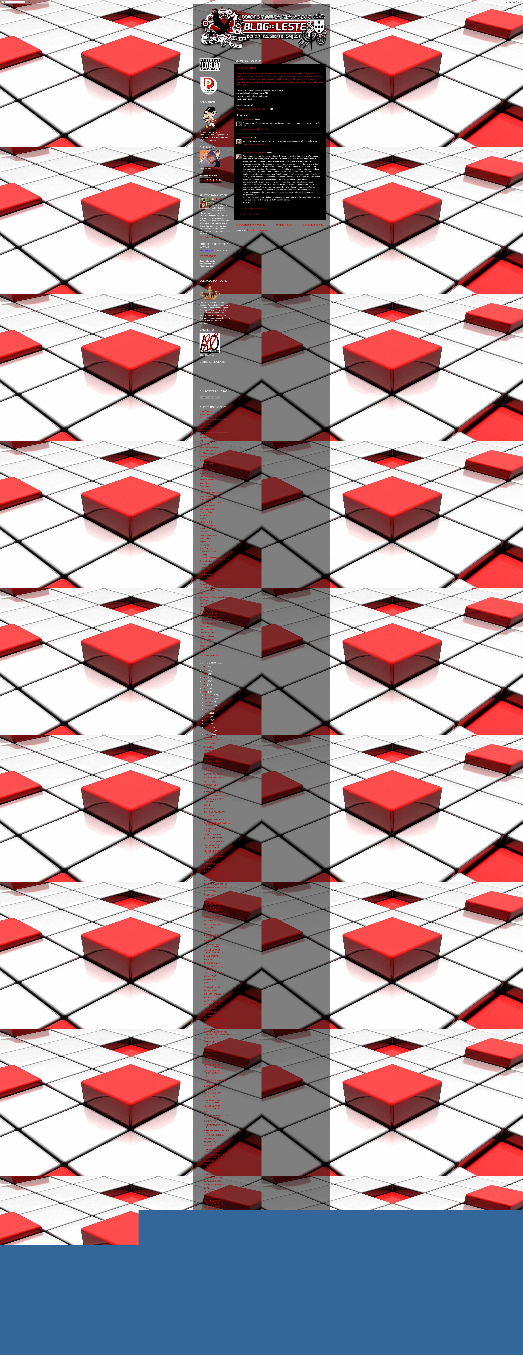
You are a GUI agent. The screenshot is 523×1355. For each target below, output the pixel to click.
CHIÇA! (207, 1077)
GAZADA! (208, 898)
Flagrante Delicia (207, 499)
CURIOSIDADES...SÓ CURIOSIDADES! (213, 936)
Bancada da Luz (207, 424)
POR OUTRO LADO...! (214, 994)
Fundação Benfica (207, 506)
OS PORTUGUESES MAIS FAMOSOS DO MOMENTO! (217, 1033)
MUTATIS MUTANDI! (213, 761)
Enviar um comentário (249, 214)
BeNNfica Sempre (207, 431)
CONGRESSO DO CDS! (214, 1015)
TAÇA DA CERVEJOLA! (214, 972)
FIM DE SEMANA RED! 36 (215, 1028)
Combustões (248, 120)
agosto (208, 709)
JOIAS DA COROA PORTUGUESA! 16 (213, 1247)
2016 (205, 667)
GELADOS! (209, 1161)
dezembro (209, 695)
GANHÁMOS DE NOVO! (214, 1177)
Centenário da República (210, 454)
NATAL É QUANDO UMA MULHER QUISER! (214, 1227)
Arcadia (203, 421)
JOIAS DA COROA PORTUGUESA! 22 (213, 1107)
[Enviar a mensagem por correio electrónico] (271, 109)
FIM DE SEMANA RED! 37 (215, 884)
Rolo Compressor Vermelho (211, 610)
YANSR (203, 649)
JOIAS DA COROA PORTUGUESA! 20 (213, 1156)
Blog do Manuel (206, 444)
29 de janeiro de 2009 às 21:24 (256, 144)
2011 (205, 685)
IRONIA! (207, 1054)
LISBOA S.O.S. (206, 522)
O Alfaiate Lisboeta (208, 551)
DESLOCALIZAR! (211, 956)
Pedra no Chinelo (207, 581)
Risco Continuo (206, 607)
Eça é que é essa (207, 489)
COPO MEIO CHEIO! (213, 754)
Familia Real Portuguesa (210, 493)
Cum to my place (207, 470)
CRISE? (207, 932)
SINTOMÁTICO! (211, 743)
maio (207, 720)
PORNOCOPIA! (211, 1121)
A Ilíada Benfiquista (208, 414)
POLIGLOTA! (209, 871)
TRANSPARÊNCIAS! (213, 864)
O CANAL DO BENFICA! (214, 819)
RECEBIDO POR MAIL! (214, 792)
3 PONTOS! (209, 747)
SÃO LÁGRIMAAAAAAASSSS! (217, 914)
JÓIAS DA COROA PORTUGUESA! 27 (213, 945)
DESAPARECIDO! (211, 1086)
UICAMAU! (208, 1174)
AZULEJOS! (209, 928)
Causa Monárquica (208, 450)
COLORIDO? (209, 895)
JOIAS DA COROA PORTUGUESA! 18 (213, 1202)
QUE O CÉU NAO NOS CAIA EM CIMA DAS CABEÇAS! (216, 1214)
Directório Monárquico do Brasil (213, 476)
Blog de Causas (206, 441)
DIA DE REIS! (210, 1222)
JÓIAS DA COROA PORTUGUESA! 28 (213, 909)
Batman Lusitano (207, 428)
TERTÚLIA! (209, 1058)
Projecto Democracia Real (211, 590)
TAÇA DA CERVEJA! (213, 1025)
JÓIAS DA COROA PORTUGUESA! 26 (213, 951)
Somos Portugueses (208, 616)
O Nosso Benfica (207, 564)
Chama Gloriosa (207, 457)
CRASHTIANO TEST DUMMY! (213, 1166)
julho (207, 713)
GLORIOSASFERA (208, 509)
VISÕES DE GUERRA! (213, 1045)
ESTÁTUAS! (209, 921)
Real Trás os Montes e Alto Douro (214, 597)
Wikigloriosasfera (207, 646)
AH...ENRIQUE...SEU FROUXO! (213, 769)
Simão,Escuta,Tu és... (209, 613)
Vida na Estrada (206, 639)
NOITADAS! (209, 1257)
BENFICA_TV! (210, 1142)
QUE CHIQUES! (211, 1235)
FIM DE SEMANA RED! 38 (215, 758)
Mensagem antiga (312, 224)
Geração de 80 (206, 512)
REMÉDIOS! (209, 1097)
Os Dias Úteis (205, 577)
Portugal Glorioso (207, 584)
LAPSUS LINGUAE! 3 (213, 1093)
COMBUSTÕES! (246, 67)
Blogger (269, 1349)
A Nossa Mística (206, 418)
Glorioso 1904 (206, 515)
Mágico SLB (205, 542)
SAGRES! (208, 1268)
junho (207, 716)
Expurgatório (205, 486)
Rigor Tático (205, 603)
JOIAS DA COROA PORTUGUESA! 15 (213, 1253)
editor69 (246, 138)
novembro (209, 699)
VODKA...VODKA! (211, 998)
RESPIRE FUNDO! (212, 1005)
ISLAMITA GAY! (211, 990)
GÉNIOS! (208, 1239)
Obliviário (204, 571)
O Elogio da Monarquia (209, 558)
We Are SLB (205, 643)
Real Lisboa (205, 594)
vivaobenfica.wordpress (210, 655)
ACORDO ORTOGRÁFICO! (216, 796)
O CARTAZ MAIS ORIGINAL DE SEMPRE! (216, 1020)
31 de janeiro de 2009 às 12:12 (256, 209)
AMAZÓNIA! (209, 809)
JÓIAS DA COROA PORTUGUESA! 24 (213, 1072)
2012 (205, 681)
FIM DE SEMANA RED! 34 (215, 1265)
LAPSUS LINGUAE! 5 (213, 924)
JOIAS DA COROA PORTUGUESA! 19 (213, 1196)
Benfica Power (206, 434)
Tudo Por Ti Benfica (208, 633)
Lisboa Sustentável (208, 525)
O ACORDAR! (210, 1041)
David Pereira (205, 473)
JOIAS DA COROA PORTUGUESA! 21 (213, 1150)
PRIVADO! (208, 860)
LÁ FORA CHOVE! (212, 765)
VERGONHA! (209, 1261)
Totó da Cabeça (206, 630)
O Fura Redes (206, 561)
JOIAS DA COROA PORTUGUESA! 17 (213, 1208)
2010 (205, 688)
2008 (205, 1279)
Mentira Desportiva (208, 529)
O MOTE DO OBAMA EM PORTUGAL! (215, 876)
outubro (208, 702)
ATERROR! (209, 816)
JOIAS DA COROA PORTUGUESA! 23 (213, 1101)
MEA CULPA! (209, 1061)
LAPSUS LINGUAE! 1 (213, 1181)
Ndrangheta (205, 545)
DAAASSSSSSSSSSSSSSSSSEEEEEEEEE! (217, 824)
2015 (205, 670)
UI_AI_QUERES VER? (213, 838)
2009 (205, 692)
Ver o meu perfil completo (211, 237)
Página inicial (284, 224)
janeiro (208, 734)
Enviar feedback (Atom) (257, 230)
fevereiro (209, 731)
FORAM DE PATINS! (213, 917)
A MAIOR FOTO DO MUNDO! (217, 880)
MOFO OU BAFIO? (212, 1231)
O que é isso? (206, 568)
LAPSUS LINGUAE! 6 (213, 788)
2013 (205, 678)
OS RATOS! (209, 941)
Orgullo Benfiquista (208, 574)
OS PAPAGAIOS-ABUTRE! (215, 1192)
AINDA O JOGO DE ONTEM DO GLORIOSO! (216, 1117)
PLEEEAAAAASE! (211, 1008)
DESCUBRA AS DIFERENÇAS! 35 (213, 739)
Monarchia (204, 532)
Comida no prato (207, 463)
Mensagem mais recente (250, 224)
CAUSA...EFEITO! (212, 987)
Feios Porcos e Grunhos (210, 496)
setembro (209, 706)
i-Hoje (202, 652)
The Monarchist (206, 626)
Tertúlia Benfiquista (208, 623)
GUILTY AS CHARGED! (214, 842)
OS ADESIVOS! (210, 1242)
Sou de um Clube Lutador (254, 153)
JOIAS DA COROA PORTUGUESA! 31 (213, 846)
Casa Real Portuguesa (209, 447)
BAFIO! (207, 805)
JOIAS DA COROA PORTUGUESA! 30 (213, 852)
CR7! (206, 1112)
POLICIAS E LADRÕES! (214, 812)
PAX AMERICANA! (212, 963)
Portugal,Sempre (207, 587)
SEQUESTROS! (211, 1038)
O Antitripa (204, 555)
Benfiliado (204, 437)
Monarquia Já (205, 538)
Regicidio (203, 600)
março (208, 727)
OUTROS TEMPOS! (212, 834)
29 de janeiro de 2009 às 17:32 (256, 129)
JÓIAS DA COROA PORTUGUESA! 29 (213, 903)
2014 (205, 674)
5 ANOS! (208, 868)
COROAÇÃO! (210, 1012)
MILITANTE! (209, 1139)
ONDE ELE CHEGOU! (213, 774)
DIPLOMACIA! (210, 1090)
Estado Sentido (206, 483)
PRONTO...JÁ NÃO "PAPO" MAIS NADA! (216, 1081)
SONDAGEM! (210, 980)
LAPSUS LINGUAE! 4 (213, 1001)
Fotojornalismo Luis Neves (211, 502)
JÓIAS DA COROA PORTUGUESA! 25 (213, 1066)
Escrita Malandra (207, 480)
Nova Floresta (206, 548)
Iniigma (203, 519)
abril (207, 724)
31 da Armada (206, 411)
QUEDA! (207, 1188)
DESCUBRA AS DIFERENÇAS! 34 (213, 1050)
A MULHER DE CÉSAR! (214, 778)
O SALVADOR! (210, 976)
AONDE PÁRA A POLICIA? (215, 888)
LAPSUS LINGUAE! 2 (213, 1170)
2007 (205, 1283)
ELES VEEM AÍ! (211, 891)
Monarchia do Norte (208, 535)
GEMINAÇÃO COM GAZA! (215, 857)
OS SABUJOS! (210, 750)
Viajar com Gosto (207, 636)
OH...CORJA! (210, 781)
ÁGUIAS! (208, 960)
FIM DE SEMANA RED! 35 (215, 1146)
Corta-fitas (204, 467)
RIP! (206, 983)
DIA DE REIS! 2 (210, 1219)
